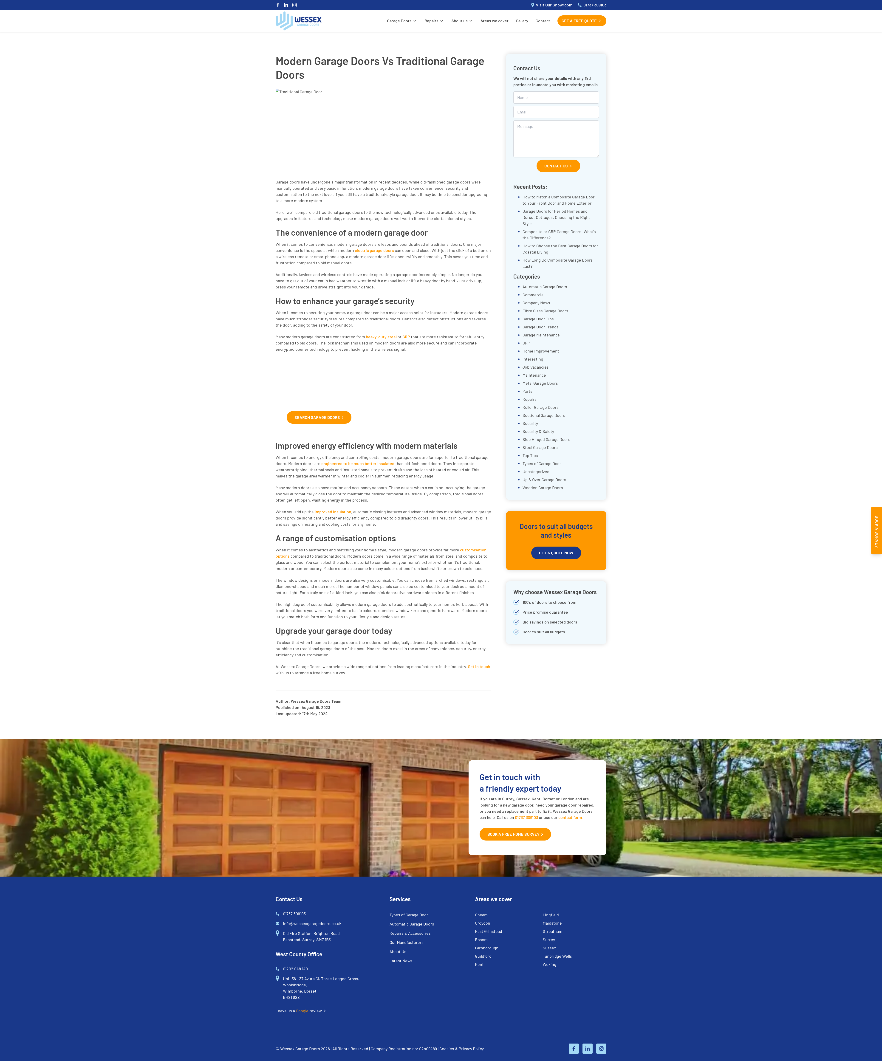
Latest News (401, 960)
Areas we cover (495, 20)
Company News (536, 302)
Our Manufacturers (407, 942)
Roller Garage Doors (541, 407)
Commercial (533, 294)
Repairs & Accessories (410, 933)
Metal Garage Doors (540, 383)
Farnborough (486, 947)
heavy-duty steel (381, 336)
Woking (549, 964)
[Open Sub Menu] (414, 21)
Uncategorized (536, 471)
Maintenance (534, 375)
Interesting (533, 358)
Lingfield (551, 914)
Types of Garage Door (542, 463)
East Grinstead (488, 931)
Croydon (482, 923)
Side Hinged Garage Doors (546, 439)
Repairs (431, 20)
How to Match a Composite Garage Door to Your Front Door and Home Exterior (559, 200)
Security (530, 423)
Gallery (522, 20)
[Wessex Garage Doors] (299, 21)
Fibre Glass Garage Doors (545, 310)
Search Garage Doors (317, 417)
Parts (527, 391)
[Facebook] (278, 5)
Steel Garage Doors (540, 447)
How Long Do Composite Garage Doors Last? (558, 263)
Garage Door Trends (541, 326)
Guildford (483, 956)
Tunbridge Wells (557, 956)
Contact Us (556, 165)
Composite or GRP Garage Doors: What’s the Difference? (559, 234)
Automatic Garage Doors (545, 286)
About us (459, 20)
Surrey (549, 939)
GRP (406, 336)
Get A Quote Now (556, 552)
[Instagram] (294, 5)
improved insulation (333, 511)
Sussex (549, 947)
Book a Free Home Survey (513, 834)
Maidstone (552, 923)
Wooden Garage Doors (543, 487)
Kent (479, 964)
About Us (398, 951)
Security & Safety (538, 431)
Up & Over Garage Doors (544, 479)
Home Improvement (541, 350)
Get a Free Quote (579, 20)
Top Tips (530, 455)
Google (302, 1010)
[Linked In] (286, 5)
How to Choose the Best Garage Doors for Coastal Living (560, 248)
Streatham (552, 931)
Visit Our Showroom (554, 4)
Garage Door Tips (538, 318)
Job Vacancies (536, 367)
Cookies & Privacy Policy (461, 1048)
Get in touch (479, 666)
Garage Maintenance (541, 334)
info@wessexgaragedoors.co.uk (312, 923)
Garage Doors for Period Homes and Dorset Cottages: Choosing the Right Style (556, 217)
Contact (543, 20)
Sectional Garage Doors (544, 415)
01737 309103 (594, 4)
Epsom (481, 939)
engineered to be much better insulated (357, 463)
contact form (570, 817)
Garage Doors (399, 20)
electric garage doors (374, 250)
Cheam (481, 914)
